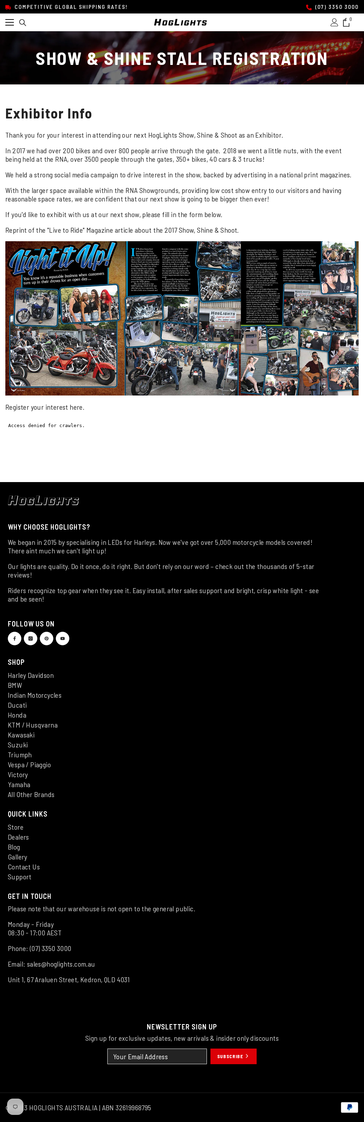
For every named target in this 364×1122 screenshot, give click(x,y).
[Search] (22, 22)
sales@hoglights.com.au (61, 964)
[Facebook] (14, 638)
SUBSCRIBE (231, 1056)
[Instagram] (30, 638)
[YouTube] (62, 638)
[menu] (9, 22)
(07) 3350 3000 (336, 6)
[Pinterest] (46, 638)
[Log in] (334, 22)
